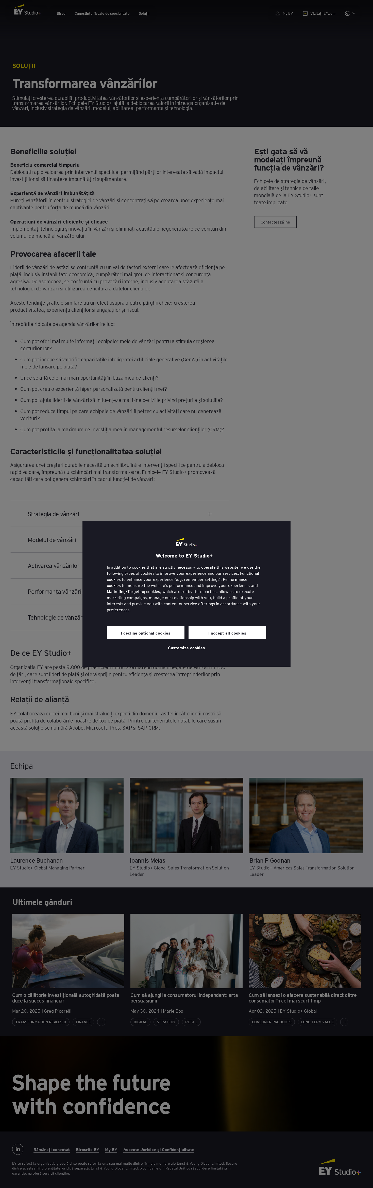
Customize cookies (186, 647)
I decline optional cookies (146, 632)
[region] (186, 594)
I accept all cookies (227, 632)
